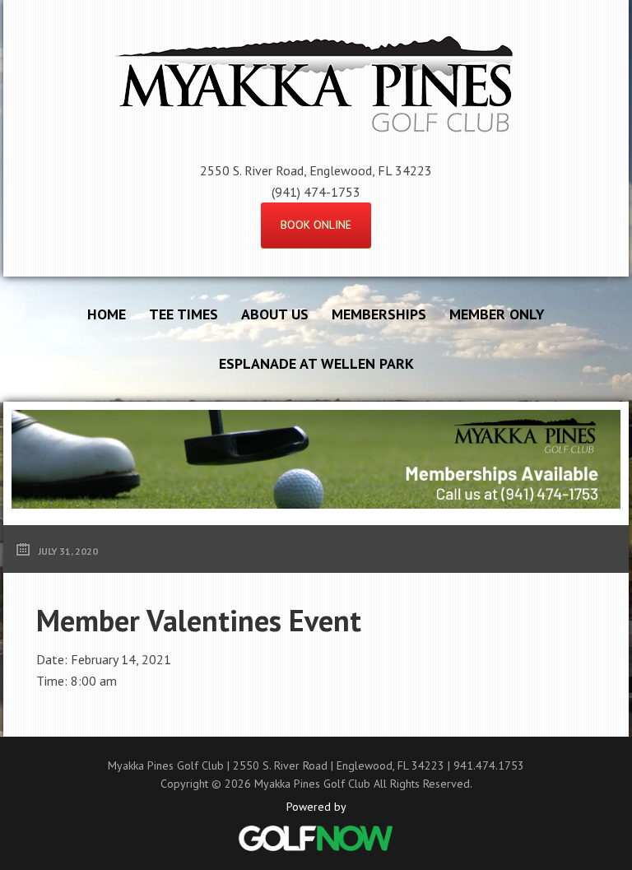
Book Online (316, 224)
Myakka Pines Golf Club (316, 86)
